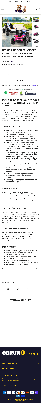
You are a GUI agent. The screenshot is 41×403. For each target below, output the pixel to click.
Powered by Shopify (20, 400)
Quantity (5, 71)
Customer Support (11, 363)
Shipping (5, 64)
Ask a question (8, 282)
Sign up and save (10, 375)
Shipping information (10, 277)
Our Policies (8, 369)
